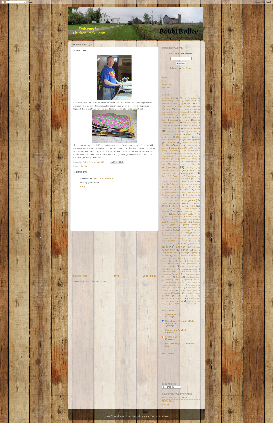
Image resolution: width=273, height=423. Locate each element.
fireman (164, 181)
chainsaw (177, 134)
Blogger (165, 416)
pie (163, 230)
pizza (175, 233)
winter (183, 296)
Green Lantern (191, 195)
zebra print (190, 304)
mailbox (167, 217)
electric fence (179, 164)
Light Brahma (183, 211)
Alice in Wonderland (188, 98)
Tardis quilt (180, 282)
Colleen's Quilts (172, 337)
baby (197, 106)
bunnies (164, 125)
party (170, 227)
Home (115, 275)
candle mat (166, 128)
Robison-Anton (186, 255)
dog (195, 156)
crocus (197, 151)
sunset (177, 280)
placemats (185, 233)
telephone (180, 285)
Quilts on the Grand (169, 253)
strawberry (196, 277)
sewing (173, 266)
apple (175, 104)
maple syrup (178, 217)
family (192, 173)
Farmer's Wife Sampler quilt (172, 179)
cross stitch (169, 153)
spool (185, 274)
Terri (117, 102)
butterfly (184, 125)
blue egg (173, 120)
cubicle (189, 153)
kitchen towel (181, 206)
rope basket (192, 258)
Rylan (181, 261)
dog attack (166, 159)
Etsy (167, 173)
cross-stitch (180, 153)
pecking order (192, 227)
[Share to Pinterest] (122, 162)
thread (178, 288)
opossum (174, 225)
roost (195, 255)
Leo (174, 211)
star (198, 274)
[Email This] (111, 162)
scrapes (182, 263)
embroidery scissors (169, 170)
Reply (82, 186)
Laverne (165, 211)
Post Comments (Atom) (96, 282)
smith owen (185, 271)
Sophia (175, 274)
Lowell (182, 214)
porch (195, 235)
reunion (165, 255)
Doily (175, 159)
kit (172, 206)
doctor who (187, 156)
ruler (173, 261)
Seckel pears (192, 263)
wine (176, 296)
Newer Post (80, 275)
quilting (184, 250)
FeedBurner (186, 68)
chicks (197, 140)
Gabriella (173, 184)
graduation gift (167, 189)
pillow (169, 230)
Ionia (172, 203)
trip (169, 293)
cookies (174, 148)
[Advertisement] (114, 252)
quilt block (181, 247)
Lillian (173, 214)
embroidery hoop (191, 168)
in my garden (188, 200)
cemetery (165, 134)
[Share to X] (117, 162)
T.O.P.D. (197, 280)
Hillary (173, 197)
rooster (164, 258)
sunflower (168, 280)
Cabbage (194, 125)
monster (174, 219)
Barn (195, 109)
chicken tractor (175, 140)
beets (167, 117)
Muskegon (185, 219)
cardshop (170, 131)
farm (164, 176)
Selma (164, 266)
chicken (190, 134)
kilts (166, 206)
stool (187, 277)
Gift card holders (172, 187)
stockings (179, 277)
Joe (198, 203)
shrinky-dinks (173, 269)
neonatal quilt (184, 222)
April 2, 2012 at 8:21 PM (103, 179)
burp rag (174, 125)
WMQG (181, 298)
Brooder (175, 123)
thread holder (191, 288)
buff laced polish (190, 123)
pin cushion (185, 230)
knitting (192, 206)
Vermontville (188, 293)
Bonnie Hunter (184, 120)
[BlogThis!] (114, 162)
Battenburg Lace (180, 112)
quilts (195, 250)
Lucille (190, 214)
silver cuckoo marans (189, 269)
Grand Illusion (183, 189)
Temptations (192, 285)
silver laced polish (169, 272)
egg (164, 164)
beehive (172, 115)
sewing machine (186, 266)
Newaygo (196, 222)
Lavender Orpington (190, 209)
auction (168, 106)
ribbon (175, 256)
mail (198, 214)
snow (195, 271)
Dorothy (194, 159)
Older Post (149, 275)
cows (195, 148)
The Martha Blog (173, 314)
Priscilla (184, 241)
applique (185, 103)
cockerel (165, 148)
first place (174, 181)
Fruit (164, 184)
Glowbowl (185, 187)
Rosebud (165, 261)
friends (193, 181)
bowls (195, 120)
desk (178, 156)
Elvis (193, 164)
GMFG (194, 187)
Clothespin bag (192, 145)
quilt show (170, 250)
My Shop (166, 88)
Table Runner (169, 282)
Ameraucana (166, 101)
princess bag (192, 238)
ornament (194, 225)
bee (191, 112)
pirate (167, 233)
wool (166, 301)
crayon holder (173, 151)
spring (192, 274)
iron (87, 166)
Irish (185, 203)
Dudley (188, 161)
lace (171, 209)
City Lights (167, 145)
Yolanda (180, 304)
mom (164, 219)
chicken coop (167, 137)
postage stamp (168, 238)
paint (163, 227)
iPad (178, 203)
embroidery (169, 167)
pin (176, 230)
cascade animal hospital (187, 131)
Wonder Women (194, 298)
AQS (198, 104)
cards (197, 128)
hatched (165, 197)
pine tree (197, 230)
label (164, 209)
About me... (167, 84)
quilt (165, 246)
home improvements (185, 197)
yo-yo (172, 304)
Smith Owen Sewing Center (174, 398)
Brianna (165, 123)
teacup (195, 282)
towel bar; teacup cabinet (188, 290)
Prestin (180, 238)
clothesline (179, 145)
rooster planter (177, 258)
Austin (189, 106)
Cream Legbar (187, 151)
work (173, 301)
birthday (189, 117)
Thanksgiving (166, 288)
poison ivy (177, 235)
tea (188, 282)
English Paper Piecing (190, 170)
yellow (181, 301)
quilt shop (196, 247)
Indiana (164, 203)
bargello (186, 109)
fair (184, 173)
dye (195, 161)
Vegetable (177, 293)
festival (188, 179)
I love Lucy (173, 200)
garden (196, 184)
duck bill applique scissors (171, 161)
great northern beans (173, 195)
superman (187, 280)
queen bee (193, 243)
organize (185, 225)
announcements (191, 101)
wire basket (193, 296)
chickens (187, 140)
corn (189, 148)
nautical (172, 222)
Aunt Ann (179, 106)
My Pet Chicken (169, 401)
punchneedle (167, 244)
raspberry (193, 253)
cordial (182, 148)
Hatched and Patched (175, 330)
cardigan (187, 128)
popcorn (187, 235)
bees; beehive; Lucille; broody (189, 115)
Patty (177, 227)
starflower (168, 277)
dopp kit (184, 159)
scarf (189, 261)
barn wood (166, 112)
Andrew (178, 101)
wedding (168, 296)
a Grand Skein (168, 98)
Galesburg (186, 184)
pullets (194, 241)
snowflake (165, 274)
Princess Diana (169, 241)
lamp (177, 209)
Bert (174, 117)
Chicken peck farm (183, 137)
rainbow (183, 253)
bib (181, 117)
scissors (174, 263)
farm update (192, 176)
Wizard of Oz (168, 298)
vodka (198, 293)
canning (177, 128)
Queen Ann (181, 243)
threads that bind (169, 290)
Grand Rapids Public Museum (189, 192)
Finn (195, 179)
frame (184, 182)
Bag (82, 166)
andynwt (145, 416)
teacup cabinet (167, 285)
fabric (175, 173)
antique (165, 104)
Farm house (178, 176)
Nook (166, 225)
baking (178, 109)
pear (183, 227)
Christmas (171, 142)
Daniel (171, 156)
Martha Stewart (191, 217)
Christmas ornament (189, 143)
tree (163, 293)
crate (164, 151)
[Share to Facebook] (119, 162)
